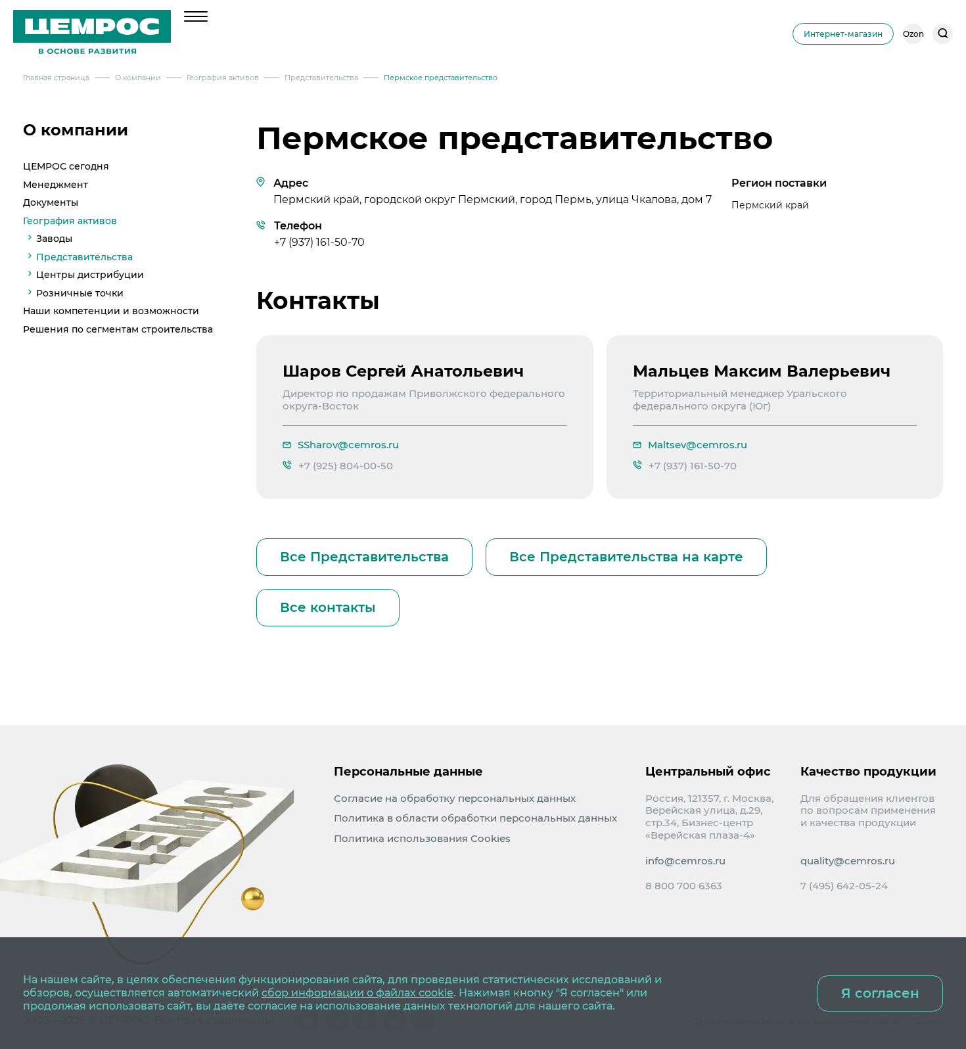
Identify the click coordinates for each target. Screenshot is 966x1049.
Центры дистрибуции (90, 275)
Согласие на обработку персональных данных (455, 798)
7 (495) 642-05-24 (844, 886)
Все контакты (328, 607)
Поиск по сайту (942, 34)
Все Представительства (364, 557)
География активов (70, 220)
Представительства (84, 256)
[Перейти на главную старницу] (92, 33)
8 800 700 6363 (683, 886)
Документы (50, 202)
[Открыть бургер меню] (196, 16)
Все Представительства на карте (626, 557)
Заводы (54, 239)
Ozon (913, 34)
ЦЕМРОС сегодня (66, 166)
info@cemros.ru (685, 861)
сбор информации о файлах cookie (357, 993)
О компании (75, 130)
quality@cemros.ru (847, 861)
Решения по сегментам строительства (118, 329)
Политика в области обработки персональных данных (475, 818)
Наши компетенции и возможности (111, 311)
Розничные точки (80, 292)
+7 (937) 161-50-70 (319, 242)
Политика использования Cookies (422, 838)
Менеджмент (55, 184)
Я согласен (880, 993)
